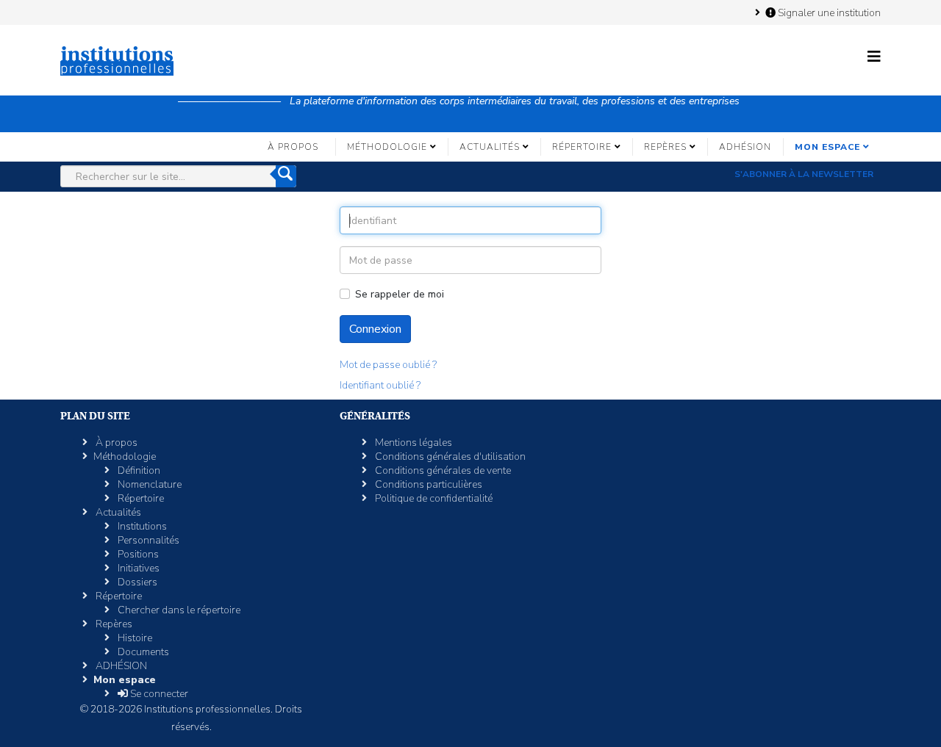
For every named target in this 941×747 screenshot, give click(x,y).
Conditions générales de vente (442, 470)
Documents (142, 652)
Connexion (375, 329)
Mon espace (827, 147)
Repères (665, 147)
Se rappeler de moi (399, 294)
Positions (137, 554)
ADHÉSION (745, 147)
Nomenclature (148, 484)
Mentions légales (412, 443)
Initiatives (137, 568)
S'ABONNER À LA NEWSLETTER (803, 174)
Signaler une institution (828, 12)
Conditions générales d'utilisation (449, 456)
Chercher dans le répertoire (177, 610)
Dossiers (136, 582)
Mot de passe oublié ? (388, 365)
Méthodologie (387, 147)
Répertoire (582, 147)
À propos (293, 147)
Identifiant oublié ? (380, 385)
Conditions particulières (427, 484)
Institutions (141, 526)
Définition (137, 470)
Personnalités (147, 540)
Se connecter (158, 694)
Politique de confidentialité (433, 498)
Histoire (133, 638)
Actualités (489, 147)
